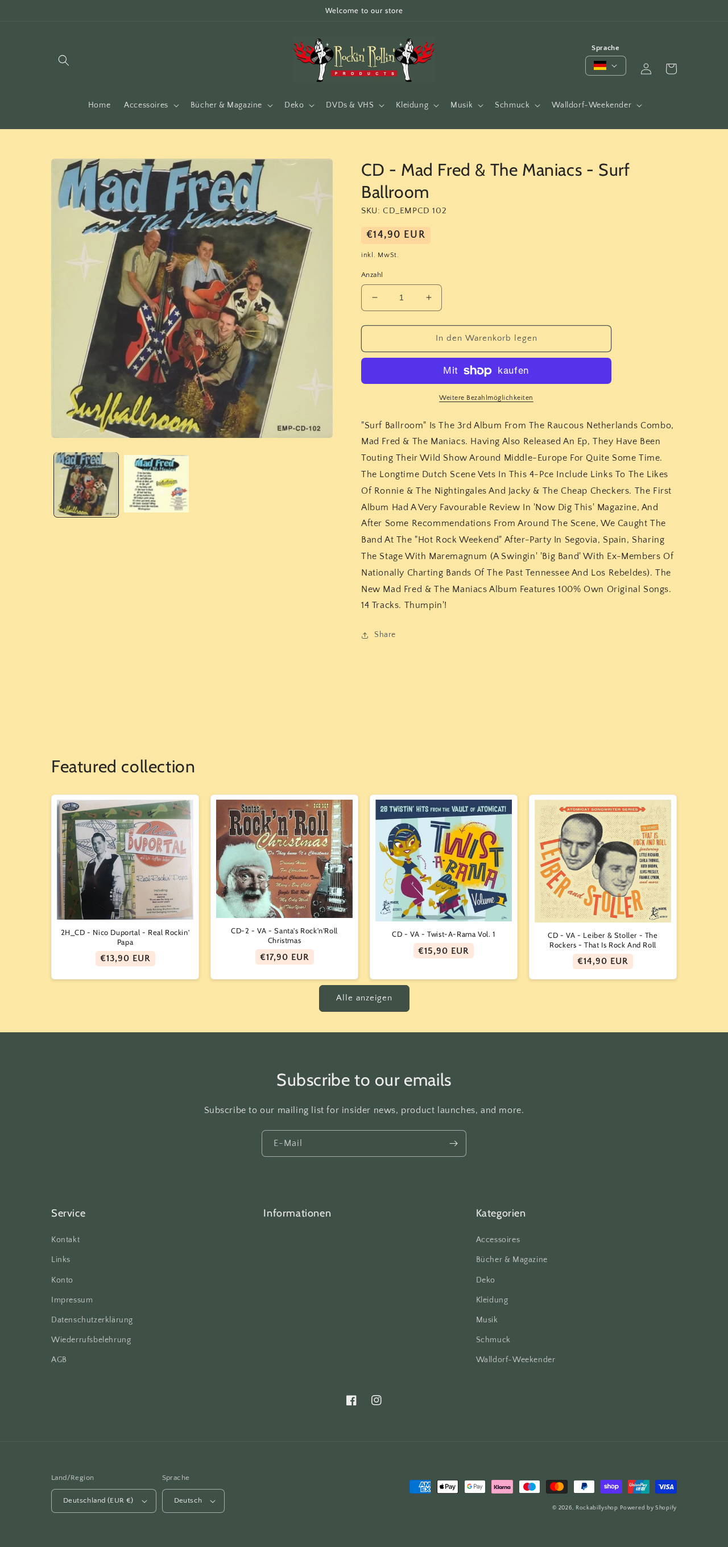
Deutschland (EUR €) (98, 1500)
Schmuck (493, 1340)
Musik (487, 1320)
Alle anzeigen (364, 998)
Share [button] (385, 634)
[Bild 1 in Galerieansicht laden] (86, 484)
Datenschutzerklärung (92, 1320)
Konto (62, 1280)
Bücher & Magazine (512, 1259)
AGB (59, 1359)
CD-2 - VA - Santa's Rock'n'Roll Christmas (284, 935)
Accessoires (498, 1239)
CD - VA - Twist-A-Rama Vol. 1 (443, 933)
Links (61, 1259)
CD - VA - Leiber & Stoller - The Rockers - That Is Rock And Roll (602, 939)
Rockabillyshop (597, 1508)
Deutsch (188, 1500)
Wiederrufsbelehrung (91, 1340)
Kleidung (492, 1300)
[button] (63, 60)
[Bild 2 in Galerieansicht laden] (156, 484)
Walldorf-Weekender (516, 1359)
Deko (485, 1280)
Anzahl (372, 275)
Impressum (72, 1300)
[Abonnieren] (453, 1143)
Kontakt (65, 1239)
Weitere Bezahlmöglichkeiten (486, 398)
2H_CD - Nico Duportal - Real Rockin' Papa (125, 937)
